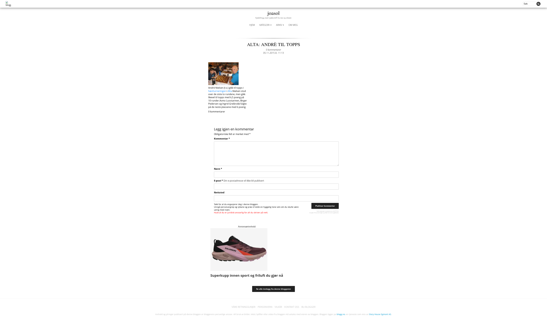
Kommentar (222, 138)
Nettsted (219, 192)
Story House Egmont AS (380, 314)
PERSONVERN (265, 306)
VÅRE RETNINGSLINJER (243, 306)
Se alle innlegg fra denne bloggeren (273, 289)
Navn (218, 168)
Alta (229, 91)
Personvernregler (318, 212)
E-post (239, 180)
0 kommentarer (273, 49)
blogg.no (341, 314)
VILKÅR (278, 306)
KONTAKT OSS (291, 306)
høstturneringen (217, 91)
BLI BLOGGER (308, 306)
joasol (273, 14)
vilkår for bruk (328, 212)
